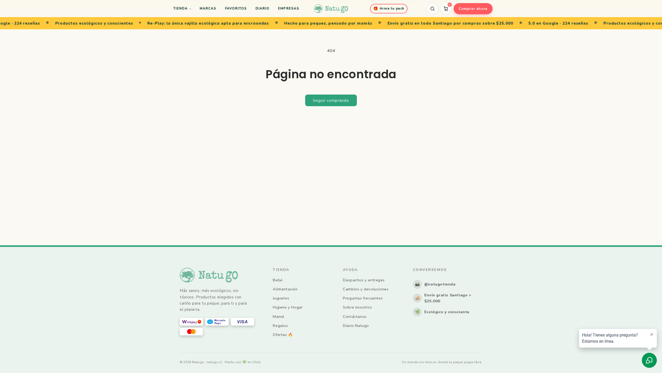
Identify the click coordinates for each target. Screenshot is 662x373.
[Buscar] (432, 8)
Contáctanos (355, 316)
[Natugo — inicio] (331, 8)
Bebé (277, 280)
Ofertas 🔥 (283, 334)
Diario (262, 8)
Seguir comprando (331, 100)
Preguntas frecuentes (363, 298)
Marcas (208, 8)
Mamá (278, 316)
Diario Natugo (356, 325)
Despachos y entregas (364, 280)
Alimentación (285, 289)
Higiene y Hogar (288, 307)
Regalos (280, 325)
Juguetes (281, 298)
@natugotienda (435, 284)
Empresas (288, 8)
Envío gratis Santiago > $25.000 (443, 298)
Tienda (182, 8)
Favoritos (236, 8)
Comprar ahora (473, 8)
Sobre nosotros (357, 307)
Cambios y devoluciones (365, 289)
